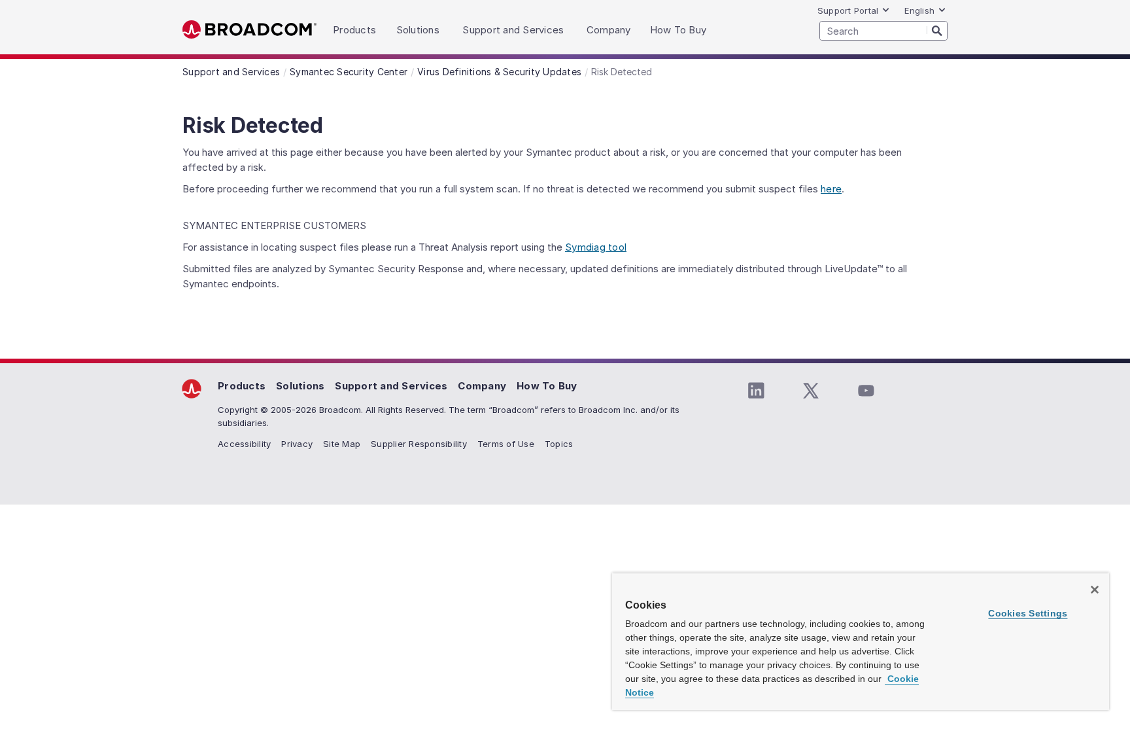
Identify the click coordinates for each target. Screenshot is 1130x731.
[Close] (1095, 590)
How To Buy (547, 386)
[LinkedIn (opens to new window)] (756, 390)
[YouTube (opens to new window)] (866, 390)
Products (241, 386)
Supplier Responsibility (419, 443)
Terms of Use (505, 443)
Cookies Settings (1027, 613)
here (831, 189)
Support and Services (391, 386)
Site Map (341, 443)
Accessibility (244, 443)
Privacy (297, 443)
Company (482, 386)
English (919, 10)
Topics (559, 443)
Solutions (300, 386)
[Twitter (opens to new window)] (811, 390)
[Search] (937, 30)
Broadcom (249, 29)
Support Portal (848, 10)
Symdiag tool (595, 247)
